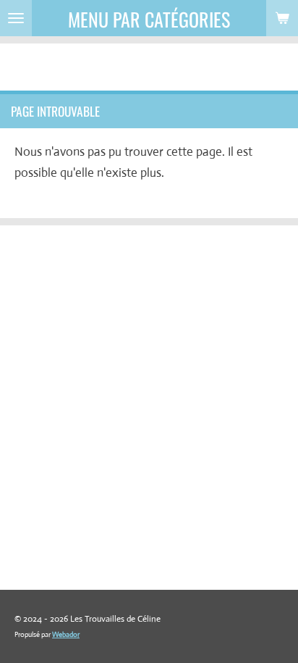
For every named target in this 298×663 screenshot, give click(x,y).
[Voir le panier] (282, 18)
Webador (66, 634)
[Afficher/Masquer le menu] (16, 18)
